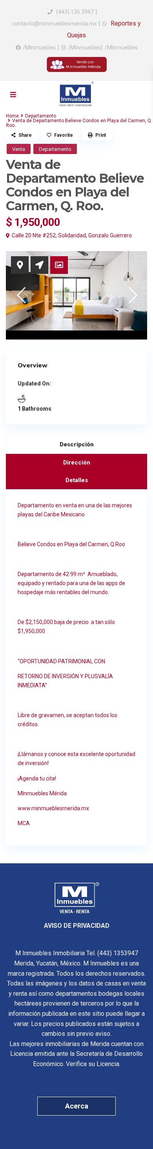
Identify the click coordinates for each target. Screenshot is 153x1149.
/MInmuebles (39, 47)
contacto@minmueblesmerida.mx (54, 23)
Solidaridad (72, 235)
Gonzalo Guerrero (110, 235)
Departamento (40, 116)
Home (12, 116)
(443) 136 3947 (75, 12)
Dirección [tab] (76, 462)
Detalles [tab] (77, 480)
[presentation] (20, 295)
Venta (18, 149)
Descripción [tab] (77, 444)
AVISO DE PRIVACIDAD (76, 925)
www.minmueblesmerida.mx (53, 808)
